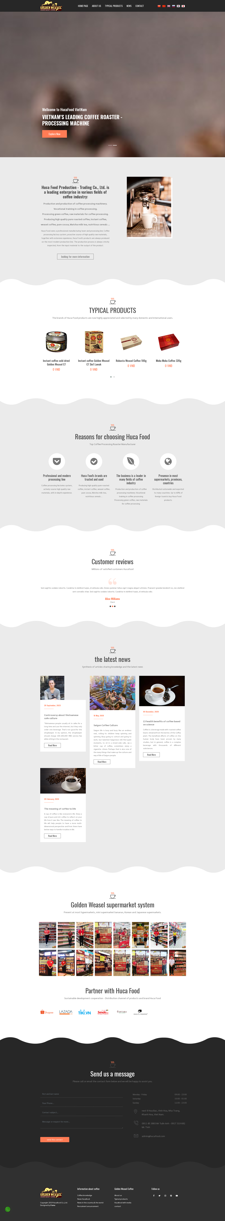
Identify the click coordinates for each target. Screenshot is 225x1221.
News (129, 6)
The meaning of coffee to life (60, 808)
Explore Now (54, 134)
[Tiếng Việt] (159, 5)
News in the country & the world (90, 1202)
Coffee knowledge (84, 1195)
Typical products (114, 6)
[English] (168, 5)
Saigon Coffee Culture (106, 725)
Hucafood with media (122, 1202)
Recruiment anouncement (88, 1206)
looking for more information (75, 257)
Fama (53, 1205)
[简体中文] (163, 5)
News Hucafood (83, 1199)
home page (83, 6)
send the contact (55, 1139)
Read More (52, 745)
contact (117, 1206)
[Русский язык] (173, 5)
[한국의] (178, 5)
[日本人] (183, 5)
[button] (111, 377)
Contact (139, 6)
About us (96, 6)
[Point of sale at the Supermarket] (47, 935)
